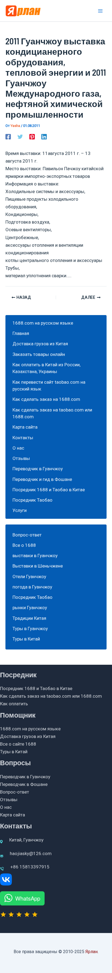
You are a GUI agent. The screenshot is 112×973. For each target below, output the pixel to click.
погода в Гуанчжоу (32, 587)
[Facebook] (8, 137)
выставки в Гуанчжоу (35, 555)
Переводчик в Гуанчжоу (38, 468)
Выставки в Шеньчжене (38, 566)
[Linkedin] (44, 137)
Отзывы (21, 458)
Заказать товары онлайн (39, 354)
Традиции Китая (29, 618)
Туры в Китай (26, 639)
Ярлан (91, 951)
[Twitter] (20, 137)
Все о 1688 (24, 545)
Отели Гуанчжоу (29, 576)
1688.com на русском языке (43, 323)
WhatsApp (27, 898)
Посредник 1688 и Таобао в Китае (49, 489)
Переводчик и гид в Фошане (42, 479)
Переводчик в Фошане (24, 784)
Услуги (20, 510)
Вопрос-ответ (27, 535)
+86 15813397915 (29, 867)
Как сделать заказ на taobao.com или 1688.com (51, 696)
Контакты (23, 437)
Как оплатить (14, 703)
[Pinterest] (32, 137)
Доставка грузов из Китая (40, 343)
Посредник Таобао (32, 500)
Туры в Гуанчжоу (30, 628)
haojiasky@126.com (31, 853)
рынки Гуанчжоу (30, 607)
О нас (18, 448)
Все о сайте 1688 (18, 744)
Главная (21, 333)
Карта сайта (25, 427)
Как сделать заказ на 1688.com (46, 399)
